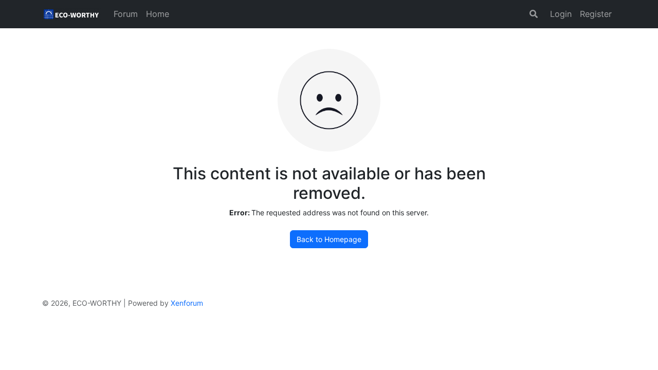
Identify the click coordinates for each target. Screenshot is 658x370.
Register (596, 14)
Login (561, 14)
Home (157, 14)
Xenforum (187, 303)
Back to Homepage (329, 239)
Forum (126, 14)
